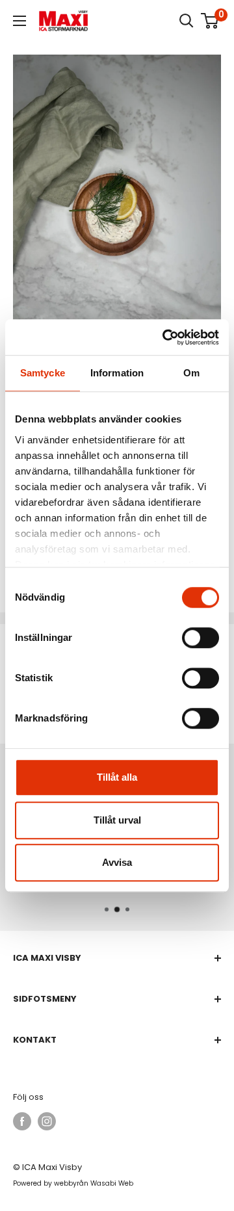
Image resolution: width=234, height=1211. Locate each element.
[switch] (200, 637)
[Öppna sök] (186, 21)
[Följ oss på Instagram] (47, 1121)
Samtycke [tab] (42, 372)
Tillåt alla (117, 777)
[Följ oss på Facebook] (22, 1121)
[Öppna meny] (19, 21)
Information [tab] (117, 372)
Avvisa (117, 862)
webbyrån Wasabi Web (93, 1183)
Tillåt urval (117, 820)
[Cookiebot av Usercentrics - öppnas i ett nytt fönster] (165, 337)
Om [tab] (191, 372)
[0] (210, 21)
